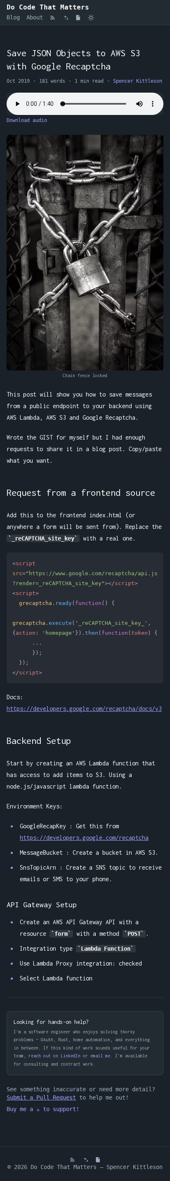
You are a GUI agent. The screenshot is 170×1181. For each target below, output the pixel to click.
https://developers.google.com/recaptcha (84, 837)
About (34, 17)
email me (100, 1055)
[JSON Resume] (78, 17)
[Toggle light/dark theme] (91, 17)
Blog (13, 17)
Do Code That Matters (48, 7)
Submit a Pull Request (41, 1097)
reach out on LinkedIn (54, 1055)
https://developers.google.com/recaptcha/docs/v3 (84, 708)
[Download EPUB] (65, 17)
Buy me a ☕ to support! (43, 1109)
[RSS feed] (53, 17)
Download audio (27, 120)
